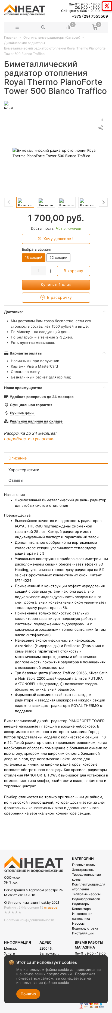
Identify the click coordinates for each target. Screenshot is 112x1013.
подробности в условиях (28, 438)
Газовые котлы (83, 865)
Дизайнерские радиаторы (24, 43)
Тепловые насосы (86, 894)
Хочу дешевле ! (57, 238)
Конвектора (81, 909)
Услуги (9, 953)
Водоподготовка (85, 928)
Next (103, 202)
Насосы (78, 923)
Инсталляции (83, 933)
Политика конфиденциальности (29, 920)
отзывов (50, 907)
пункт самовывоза (37, 342)
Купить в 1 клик (56, 284)
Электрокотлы (83, 870)
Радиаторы (80, 904)
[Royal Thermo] (10, 105)
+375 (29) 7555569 (90, 16)
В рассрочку (59, 297)
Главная (10, 37)
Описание (17, 458)
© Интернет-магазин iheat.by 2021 (31, 902)
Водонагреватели (86, 899)
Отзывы (15, 480)
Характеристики (23, 469)
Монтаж (10, 948)
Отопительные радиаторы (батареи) (51, 37)
